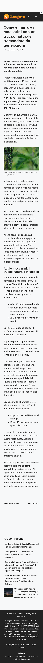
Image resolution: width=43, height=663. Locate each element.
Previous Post (11, 503)
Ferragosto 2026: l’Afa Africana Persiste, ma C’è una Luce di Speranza (19, 554)
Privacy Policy (30, 614)
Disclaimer (21, 616)
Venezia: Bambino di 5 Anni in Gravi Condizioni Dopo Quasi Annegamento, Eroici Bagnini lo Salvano (21, 580)
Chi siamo (10, 614)
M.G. (21, 50)
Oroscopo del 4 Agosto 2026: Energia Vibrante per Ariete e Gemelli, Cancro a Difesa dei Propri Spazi (26, 593)
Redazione (19, 614)
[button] (29, 16)
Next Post (33, 503)
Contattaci (21, 647)
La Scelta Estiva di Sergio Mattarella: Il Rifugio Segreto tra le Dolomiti (22, 545)
